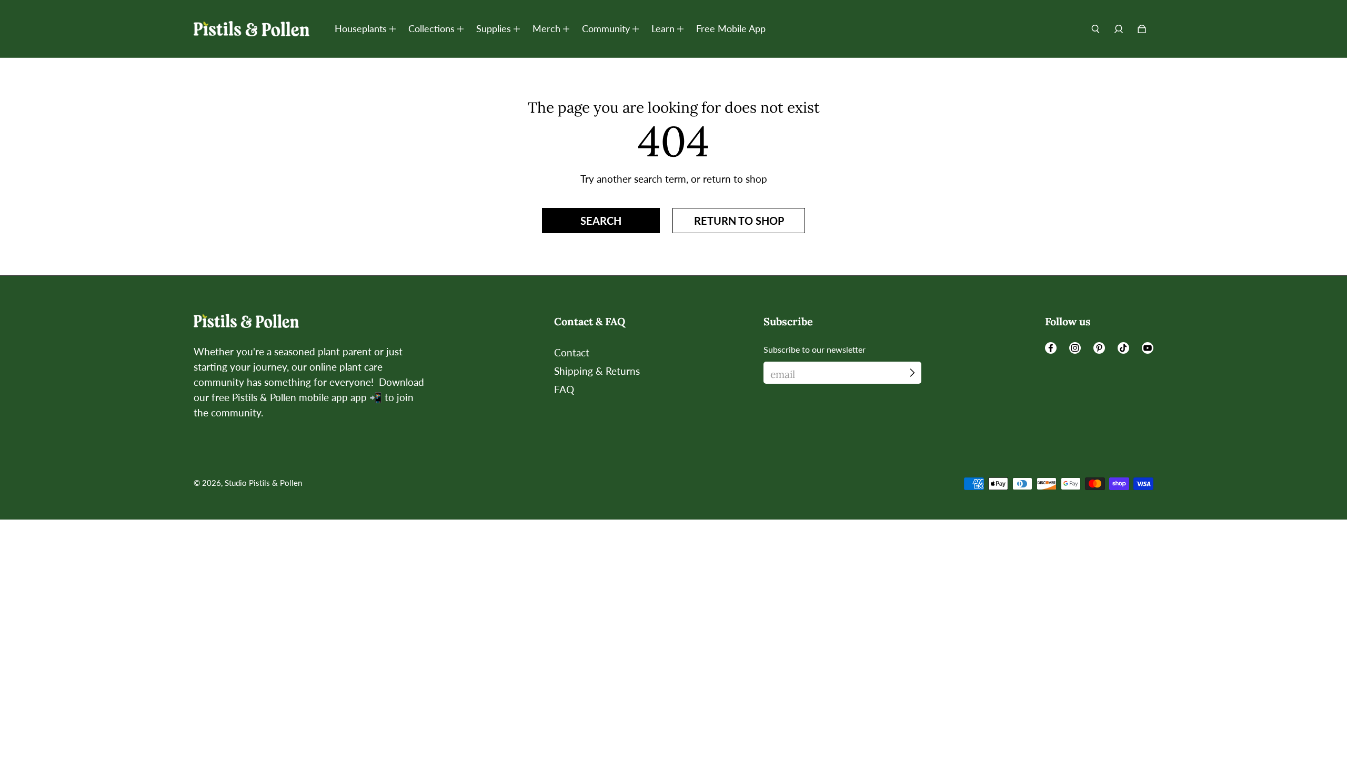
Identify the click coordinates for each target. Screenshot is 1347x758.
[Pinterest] (1099, 348)
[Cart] (1141, 29)
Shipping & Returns (597, 371)
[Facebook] (1051, 348)
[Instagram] (1075, 348)
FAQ (564, 389)
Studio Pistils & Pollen (263, 482)
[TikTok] (1123, 348)
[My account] (1118, 29)
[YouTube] (1147, 348)
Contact (571, 352)
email (782, 374)
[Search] (1095, 29)
